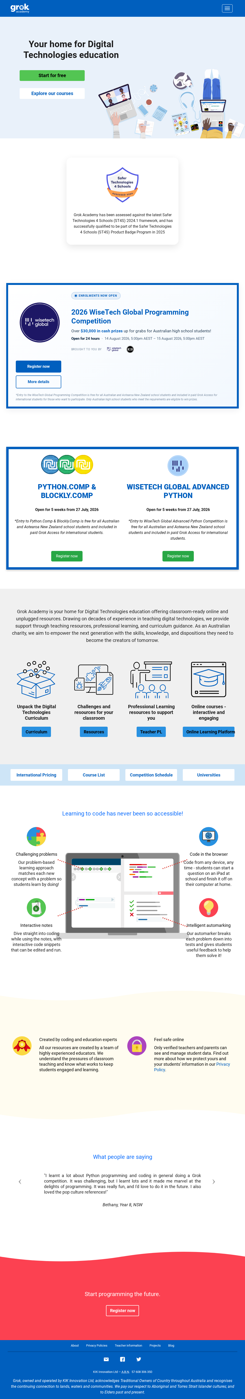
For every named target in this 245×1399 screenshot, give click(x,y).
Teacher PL (151, 731)
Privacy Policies (96, 1345)
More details (38, 381)
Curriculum (36, 731)
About (75, 1345)
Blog (171, 1345)
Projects (155, 1345)
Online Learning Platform (210, 731)
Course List (94, 774)
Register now (38, 366)
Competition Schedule (151, 774)
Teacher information (128, 1345)
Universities (208, 774)
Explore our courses (52, 93)
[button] (27, 1193)
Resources (94, 731)
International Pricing (36, 774)
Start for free (52, 75)
